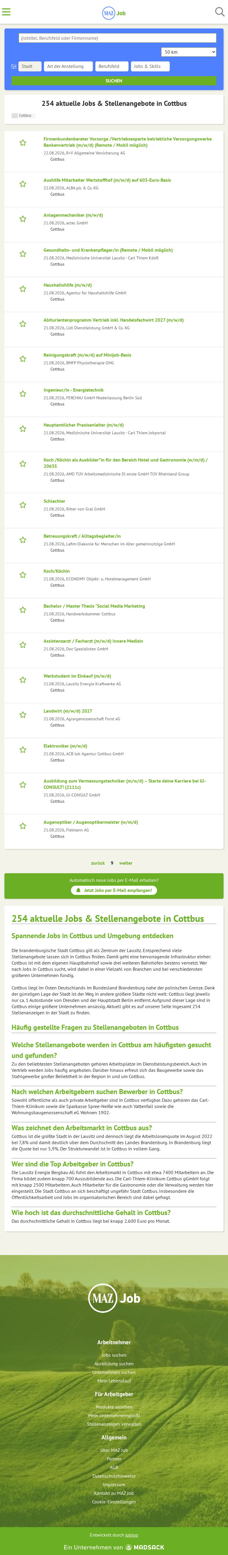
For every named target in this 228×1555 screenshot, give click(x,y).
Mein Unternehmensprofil (114, 1415)
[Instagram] (119, 1325)
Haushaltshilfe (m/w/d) (68, 285)
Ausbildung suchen (114, 1363)
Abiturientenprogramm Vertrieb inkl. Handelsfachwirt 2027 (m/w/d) (114, 320)
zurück (98, 863)
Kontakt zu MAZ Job (114, 1493)
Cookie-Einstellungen (114, 1502)
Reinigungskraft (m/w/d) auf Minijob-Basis (87, 355)
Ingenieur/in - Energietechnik (74, 390)
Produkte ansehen (114, 1407)
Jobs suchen (114, 1355)
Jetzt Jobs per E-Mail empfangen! (118, 890)
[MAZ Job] (114, 12)
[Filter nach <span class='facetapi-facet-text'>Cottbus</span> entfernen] (15, 115)
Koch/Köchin (57, 571)
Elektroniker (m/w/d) (65, 746)
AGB (114, 1467)
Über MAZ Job (114, 1450)
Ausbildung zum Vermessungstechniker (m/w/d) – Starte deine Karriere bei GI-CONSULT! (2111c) (125, 784)
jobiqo (131, 1535)
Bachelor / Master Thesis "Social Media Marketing (94, 606)
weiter (125, 863)
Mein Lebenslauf (114, 1381)
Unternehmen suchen (114, 1372)
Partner (114, 1459)
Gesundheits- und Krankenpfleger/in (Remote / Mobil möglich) (108, 250)
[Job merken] (24, 142)
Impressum (114, 1484)
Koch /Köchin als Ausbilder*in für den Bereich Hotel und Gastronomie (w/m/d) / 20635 (126, 463)
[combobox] (117, 38)
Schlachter (54, 501)
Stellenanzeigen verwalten (114, 1424)
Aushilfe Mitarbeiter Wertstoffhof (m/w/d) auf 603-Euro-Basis (107, 180)
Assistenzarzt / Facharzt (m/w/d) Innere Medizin (93, 641)
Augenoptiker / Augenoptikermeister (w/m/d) (91, 822)
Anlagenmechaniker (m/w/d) (73, 215)
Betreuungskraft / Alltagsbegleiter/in (82, 536)
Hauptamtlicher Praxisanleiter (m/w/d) (84, 425)
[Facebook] (110, 1325)
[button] (15, 66)
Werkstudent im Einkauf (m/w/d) (77, 676)
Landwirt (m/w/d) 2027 (68, 711)
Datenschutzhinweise (114, 1476)
